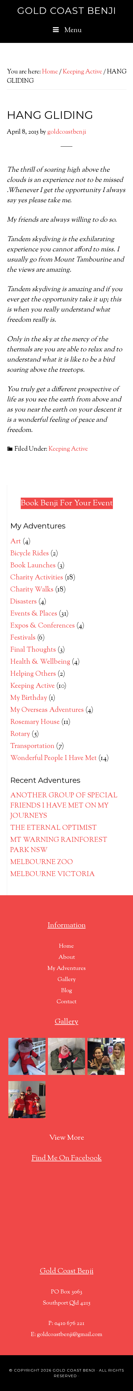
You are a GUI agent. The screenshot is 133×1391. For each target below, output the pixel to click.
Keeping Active (68, 449)
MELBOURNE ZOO (41, 862)
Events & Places (33, 614)
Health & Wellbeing (40, 662)
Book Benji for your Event (67, 503)
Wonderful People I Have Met (53, 758)
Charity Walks (32, 590)
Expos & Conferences (42, 626)
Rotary (20, 734)
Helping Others (33, 674)
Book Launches (33, 566)
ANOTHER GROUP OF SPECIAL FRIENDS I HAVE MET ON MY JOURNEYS (64, 806)
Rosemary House (35, 722)
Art (15, 542)
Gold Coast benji (74, 1370)
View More (66, 1138)
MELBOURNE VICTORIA (52, 874)
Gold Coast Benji (66, 10)
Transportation (32, 746)
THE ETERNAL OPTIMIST (53, 828)
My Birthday (28, 698)
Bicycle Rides (29, 554)
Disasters (23, 602)
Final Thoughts (33, 650)
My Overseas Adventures (47, 710)
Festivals (23, 638)
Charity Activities (36, 578)
